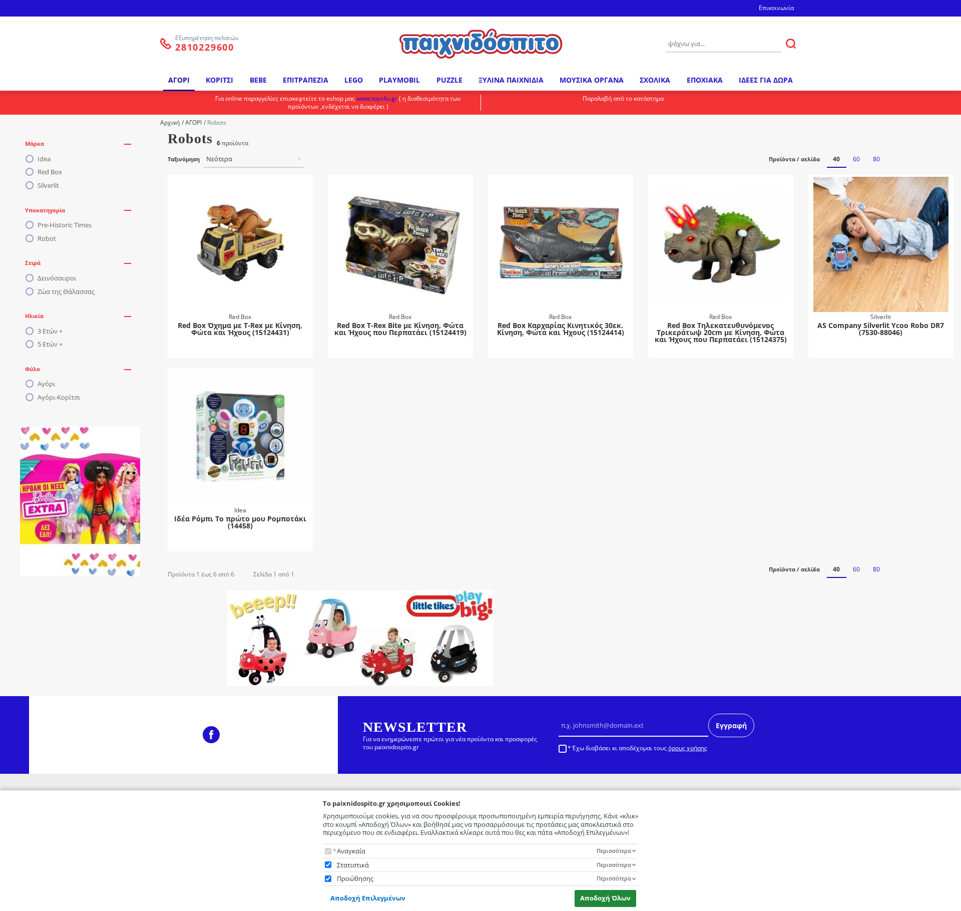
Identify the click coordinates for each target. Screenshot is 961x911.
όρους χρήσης (687, 748)
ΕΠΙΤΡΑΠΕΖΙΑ (305, 80)
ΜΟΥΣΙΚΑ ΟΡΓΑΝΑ (592, 80)
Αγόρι (46, 384)
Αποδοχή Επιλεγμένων (367, 897)
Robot (47, 238)
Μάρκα (34, 143)
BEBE (258, 80)
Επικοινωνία (776, 8)
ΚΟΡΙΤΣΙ (219, 80)
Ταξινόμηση (184, 159)
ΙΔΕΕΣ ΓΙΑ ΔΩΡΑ (766, 80)
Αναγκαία (351, 851)
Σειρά (33, 262)
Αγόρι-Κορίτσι (59, 397)
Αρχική (170, 122)
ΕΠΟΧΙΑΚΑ (705, 80)
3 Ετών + (50, 331)
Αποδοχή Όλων (605, 897)
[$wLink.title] (80, 501)
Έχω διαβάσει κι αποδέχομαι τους (639, 748)
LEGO (353, 80)
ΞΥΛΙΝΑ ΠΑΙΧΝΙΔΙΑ (511, 80)
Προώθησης (355, 878)
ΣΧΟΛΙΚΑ (655, 80)
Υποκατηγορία (45, 210)
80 (876, 159)
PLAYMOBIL (399, 80)
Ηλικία (34, 316)
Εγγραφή (731, 725)
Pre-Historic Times (65, 225)
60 (856, 159)
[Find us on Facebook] (211, 734)
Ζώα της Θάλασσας (66, 291)
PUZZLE (449, 80)
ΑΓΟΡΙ (179, 80)
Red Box (50, 172)
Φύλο (32, 369)
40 (836, 159)
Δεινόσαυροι (57, 278)
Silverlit (48, 185)
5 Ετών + (50, 344)
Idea (44, 159)
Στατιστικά (353, 865)
